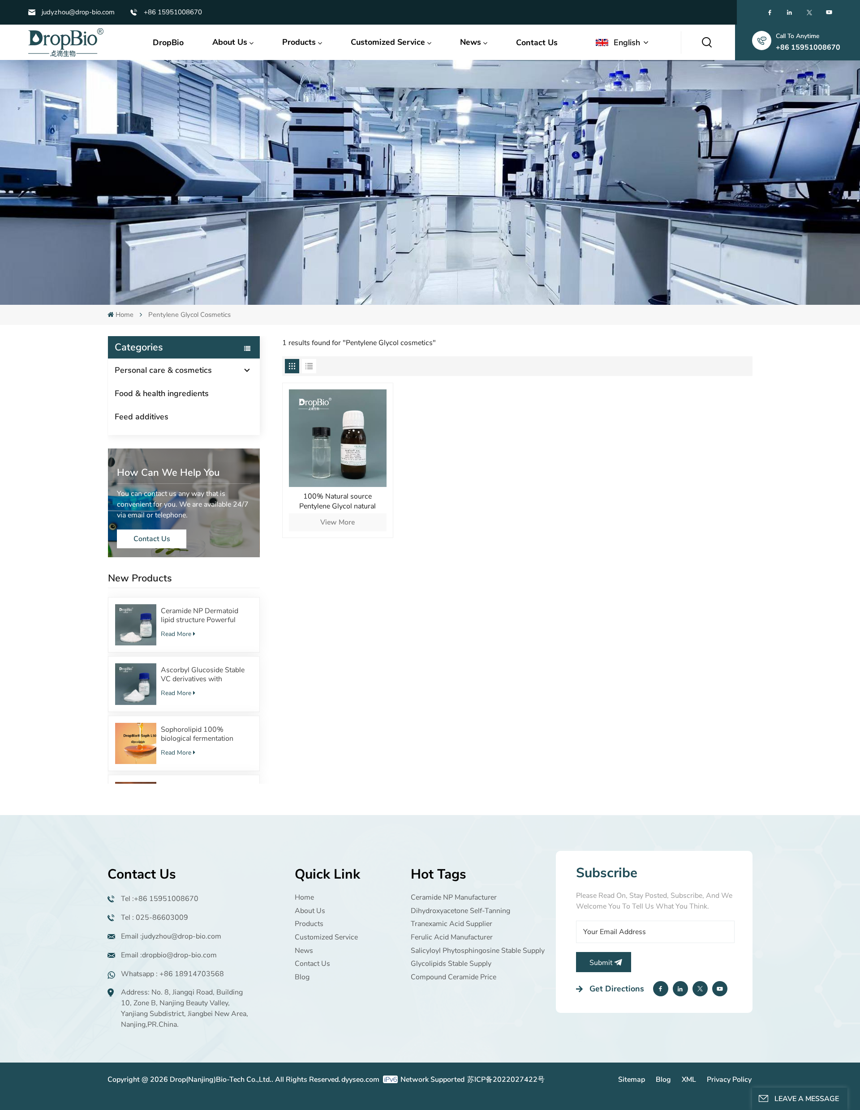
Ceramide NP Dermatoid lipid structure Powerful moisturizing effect (199, 615)
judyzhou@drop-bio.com (78, 12)
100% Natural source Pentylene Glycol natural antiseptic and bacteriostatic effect (337, 501)
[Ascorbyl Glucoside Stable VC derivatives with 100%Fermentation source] (135, 683)
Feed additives (141, 416)
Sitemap (631, 1079)
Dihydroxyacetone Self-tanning (460, 911)
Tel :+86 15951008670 (159, 899)
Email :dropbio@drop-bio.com (169, 955)
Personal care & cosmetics (163, 370)
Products (299, 42)
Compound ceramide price (453, 977)
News (470, 42)
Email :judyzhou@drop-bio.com (171, 936)
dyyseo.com (360, 1079)
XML (689, 1079)
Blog (302, 977)
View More (337, 522)
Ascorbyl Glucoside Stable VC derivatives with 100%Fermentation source (203, 674)
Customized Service (388, 42)
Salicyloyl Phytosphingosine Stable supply (478, 951)
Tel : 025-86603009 (154, 917)
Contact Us (537, 42)
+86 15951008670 (173, 12)
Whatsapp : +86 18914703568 (172, 974)
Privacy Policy (729, 1079)
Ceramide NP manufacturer (454, 897)
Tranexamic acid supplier (451, 924)
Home (124, 314)
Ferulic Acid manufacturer (452, 937)
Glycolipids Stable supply (451, 964)
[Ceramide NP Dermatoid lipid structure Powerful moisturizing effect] (135, 624)
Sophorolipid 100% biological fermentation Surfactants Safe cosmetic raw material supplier (202, 734)
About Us (229, 42)
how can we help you (168, 472)
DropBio (168, 42)
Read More (176, 634)
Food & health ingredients (162, 393)
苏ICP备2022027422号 (506, 1079)
